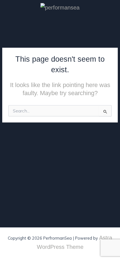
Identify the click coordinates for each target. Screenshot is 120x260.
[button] (112, 23)
